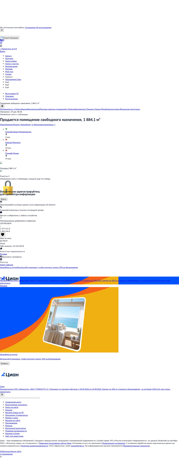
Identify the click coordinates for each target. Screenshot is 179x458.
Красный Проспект (13, 142)
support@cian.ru (77, 446)
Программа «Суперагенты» (16, 415)
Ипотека (8, 69)
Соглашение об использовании (38, 27)
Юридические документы (16, 404)
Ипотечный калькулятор (15, 428)
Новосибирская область (10, 124)
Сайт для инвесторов (14, 436)
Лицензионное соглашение (113, 443)
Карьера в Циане (12, 433)
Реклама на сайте (12, 420)
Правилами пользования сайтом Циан (55, 443)
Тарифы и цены (11, 418)
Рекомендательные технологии (136, 446)
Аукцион (8, 410)
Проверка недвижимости (16, 431)
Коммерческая (11, 66)
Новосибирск (25, 124)
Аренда (8, 56)
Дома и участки (12, 63)
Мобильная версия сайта (10, 451)
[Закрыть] (2, 30)
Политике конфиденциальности (34, 446)
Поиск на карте (11, 407)
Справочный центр (13, 402)
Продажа (9, 58)
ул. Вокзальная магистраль (42, 124)
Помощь (8, 425)
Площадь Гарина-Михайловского (18, 132)
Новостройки (11, 61)
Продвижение (11, 423)
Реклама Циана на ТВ (14, 412)
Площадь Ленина (12, 153)
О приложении (6, 454)
